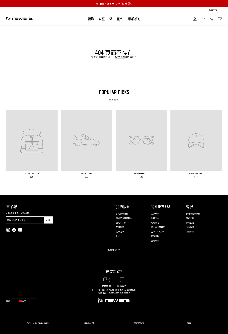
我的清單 (120, 231)
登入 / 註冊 (121, 222)
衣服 (101, 18)
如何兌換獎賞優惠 (124, 217)
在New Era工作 (157, 231)
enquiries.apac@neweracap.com (119, 292)
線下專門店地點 (158, 226)
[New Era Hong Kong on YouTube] (20, 230)
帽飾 (91, 18)
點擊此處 (120, 56)
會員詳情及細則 (193, 213)
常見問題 (190, 217)
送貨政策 (190, 226)
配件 (120, 18)
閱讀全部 (114, 99)
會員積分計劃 (122, 213)
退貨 (118, 235)
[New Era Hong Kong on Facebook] (14, 230)
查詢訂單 (120, 226)
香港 (24, 301)
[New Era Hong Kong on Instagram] (8, 230)
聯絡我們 (190, 222)
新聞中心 (155, 217)
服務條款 (155, 235)
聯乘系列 (134, 18)
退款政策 (155, 240)
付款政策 (190, 231)
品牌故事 (155, 213)
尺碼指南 (155, 222)
